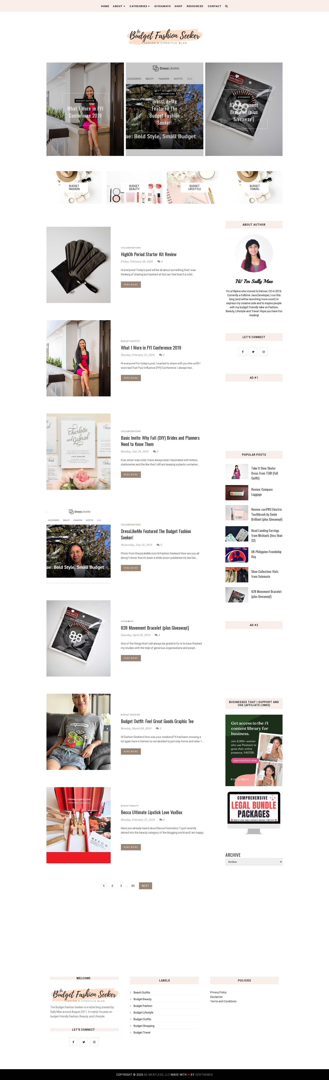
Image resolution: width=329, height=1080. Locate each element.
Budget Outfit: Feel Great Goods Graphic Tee (157, 721)
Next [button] (279, 111)
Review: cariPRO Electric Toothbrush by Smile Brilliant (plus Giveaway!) (266, 514)
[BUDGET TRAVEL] (255, 202)
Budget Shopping (144, 1025)
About (118, 6)
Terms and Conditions (223, 1001)
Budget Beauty (130, 806)
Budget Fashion (130, 715)
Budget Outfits (85, 101)
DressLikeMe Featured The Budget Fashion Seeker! (164, 112)
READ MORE (131, 285)
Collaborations (165, 94)
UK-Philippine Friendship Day (266, 554)
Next (145, 885)
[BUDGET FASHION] (74, 202)
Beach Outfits (142, 992)
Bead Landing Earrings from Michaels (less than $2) (266, 535)
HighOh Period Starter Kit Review (148, 254)
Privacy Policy (218, 992)
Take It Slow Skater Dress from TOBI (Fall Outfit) (264, 473)
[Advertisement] (254, 411)
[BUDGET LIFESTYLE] (194, 202)
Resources (195, 6)
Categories (138, 6)
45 (133, 885)
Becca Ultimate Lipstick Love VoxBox (151, 812)
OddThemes (204, 1074)
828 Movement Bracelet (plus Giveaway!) (244, 111)
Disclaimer (216, 996)
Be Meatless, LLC (157, 1074)
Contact (214, 6)
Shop (178, 6)
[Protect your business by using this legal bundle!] (254, 833)
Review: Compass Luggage (262, 492)
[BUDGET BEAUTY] (134, 202)
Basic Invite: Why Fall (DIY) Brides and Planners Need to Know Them (160, 441)
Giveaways (162, 6)
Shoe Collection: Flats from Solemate (264, 574)
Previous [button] (50, 111)
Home (105, 6)
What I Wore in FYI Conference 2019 (85, 112)
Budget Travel (142, 1032)
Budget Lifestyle (143, 1012)
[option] (85, 109)
